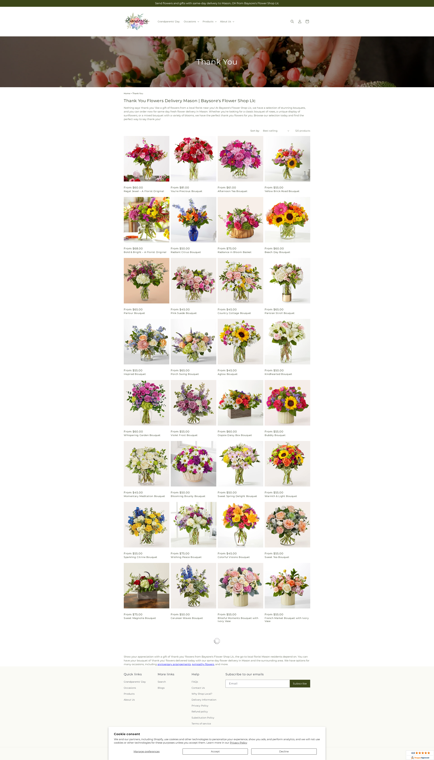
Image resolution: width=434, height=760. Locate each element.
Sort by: (255, 130)
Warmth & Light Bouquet (281, 496)
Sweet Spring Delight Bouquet (237, 496)
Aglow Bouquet (228, 374)
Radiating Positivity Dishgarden (285, 682)
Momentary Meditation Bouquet (144, 496)
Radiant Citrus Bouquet (186, 252)
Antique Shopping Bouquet (235, 682)
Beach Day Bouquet (277, 252)
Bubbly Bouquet (275, 435)
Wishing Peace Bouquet (186, 557)
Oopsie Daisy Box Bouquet (235, 435)
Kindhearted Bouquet (278, 374)
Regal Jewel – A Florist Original (144, 191)
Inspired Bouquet (135, 374)
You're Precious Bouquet (186, 191)
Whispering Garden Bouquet (142, 435)
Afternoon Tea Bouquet (233, 191)
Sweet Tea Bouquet (277, 557)
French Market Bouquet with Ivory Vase (287, 620)
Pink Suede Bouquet (184, 313)
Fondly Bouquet (134, 682)
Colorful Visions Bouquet (234, 557)
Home (127, 93)
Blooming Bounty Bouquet (188, 496)
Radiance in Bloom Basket (234, 252)
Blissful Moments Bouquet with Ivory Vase (238, 620)
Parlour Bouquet (134, 313)
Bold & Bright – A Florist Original (145, 252)
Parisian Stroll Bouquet (280, 313)
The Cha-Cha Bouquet (185, 682)
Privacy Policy (238, 742)
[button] (191, 21)
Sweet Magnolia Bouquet (140, 618)
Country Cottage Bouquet (234, 313)
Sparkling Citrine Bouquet (140, 557)
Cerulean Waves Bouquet (187, 618)
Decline (284, 751)
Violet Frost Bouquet (184, 435)
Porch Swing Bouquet (185, 374)
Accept (215, 751)
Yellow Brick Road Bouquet (282, 191)
